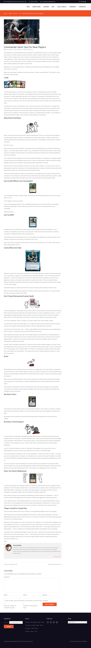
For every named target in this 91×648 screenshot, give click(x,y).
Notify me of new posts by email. (30, 606)
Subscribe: (6, 622)
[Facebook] (48, 622)
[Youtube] (57, 622)
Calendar (46, 6)
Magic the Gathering (28, 49)
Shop (53, 6)
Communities (82, 6)
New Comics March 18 (11, 564)
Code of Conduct (62, 6)
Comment (7, 577)
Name (6, 595)
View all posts (56, 556)
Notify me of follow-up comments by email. (10, 606)
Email (25, 595)
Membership (72, 6)
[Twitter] (54, 622)
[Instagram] (51, 622)
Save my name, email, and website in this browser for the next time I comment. (27, 600)
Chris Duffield (18, 49)
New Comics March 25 (54, 564)
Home (28, 6)
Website (45, 595)
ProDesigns (84, 641)
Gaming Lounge (36, 6)
